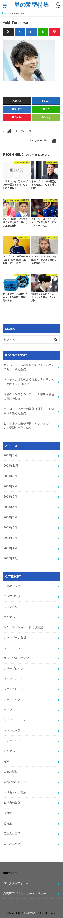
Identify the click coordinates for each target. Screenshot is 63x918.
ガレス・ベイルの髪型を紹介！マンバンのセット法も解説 (29, 367)
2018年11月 (11, 465)
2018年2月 (10, 537)
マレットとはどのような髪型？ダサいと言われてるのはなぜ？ (29, 381)
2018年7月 (10, 486)
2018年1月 (10, 548)
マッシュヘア (12, 730)
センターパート (13, 678)
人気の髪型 (11, 771)
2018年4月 (10, 517)
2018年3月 (10, 527)
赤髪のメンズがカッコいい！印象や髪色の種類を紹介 (29, 396)
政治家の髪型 (12, 802)
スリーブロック (13, 668)
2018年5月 (10, 506)
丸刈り (8, 761)
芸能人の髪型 (12, 833)
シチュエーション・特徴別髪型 (23, 627)
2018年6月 (10, 496)
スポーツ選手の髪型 (16, 658)
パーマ (8, 709)
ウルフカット (12, 606)
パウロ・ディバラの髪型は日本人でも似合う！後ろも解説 (29, 411)
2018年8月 (10, 475)
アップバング (12, 596)
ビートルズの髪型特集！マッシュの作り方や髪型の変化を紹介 (29, 425)
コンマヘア (11, 617)
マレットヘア (12, 740)
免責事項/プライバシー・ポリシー (24, 893)
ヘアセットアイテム (16, 720)
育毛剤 (8, 823)
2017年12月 (11, 558)
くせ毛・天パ (12, 586)
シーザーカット (13, 647)
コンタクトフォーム (16, 883)
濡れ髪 (8, 812)
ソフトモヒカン (13, 689)
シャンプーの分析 (15, 637)
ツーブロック (12, 699)
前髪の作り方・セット (18, 781)
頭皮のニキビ (12, 843)
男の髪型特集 (31, 4)
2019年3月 (10, 455)
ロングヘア (11, 751)
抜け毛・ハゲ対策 (15, 792)
